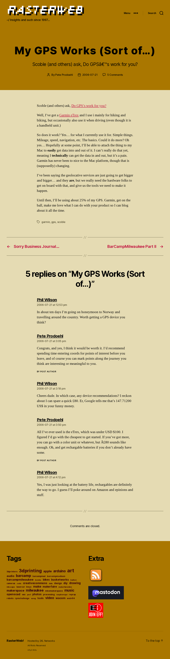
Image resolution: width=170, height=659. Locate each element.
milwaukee (35, 590)
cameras (11, 583)
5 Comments (115, 74)
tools (40, 598)
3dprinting (30, 570)
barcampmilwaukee (20, 579)
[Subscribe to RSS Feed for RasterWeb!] (125, 575)
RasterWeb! (15, 640)
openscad (13, 594)
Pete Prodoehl (64, 74)
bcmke (38, 580)
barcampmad (39, 576)
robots (10, 598)
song (33, 598)
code (19, 583)
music (69, 590)
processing (49, 594)
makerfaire (50, 586)
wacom (60, 598)
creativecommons (35, 583)
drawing (75, 583)
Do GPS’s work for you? (88, 105)
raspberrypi (61, 594)
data (50, 583)
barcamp (23, 575)
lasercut (20, 587)
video (49, 598)
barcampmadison (56, 576)
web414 (71, 598)
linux (29, 586)
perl (29, 594)
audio (10, 576)
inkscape (11, 587)
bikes (46, 579)
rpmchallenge (22, 598)
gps (53, 222)
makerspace (15, 590)
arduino (59, 571)
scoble (61, 222)
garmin (46, 222)
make (37, 586)
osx (23, 594)
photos (36, 594)
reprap (72, 594)
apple (47, 571)
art (70, 570)
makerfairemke (65, 587)
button (73, 580)
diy (65, 583)
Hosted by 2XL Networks (41, 640)
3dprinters (12, 571)
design (58, 583)
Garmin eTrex (69, 115)
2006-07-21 (90, 74)
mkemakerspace (54, 591)
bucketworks (60, 579)
